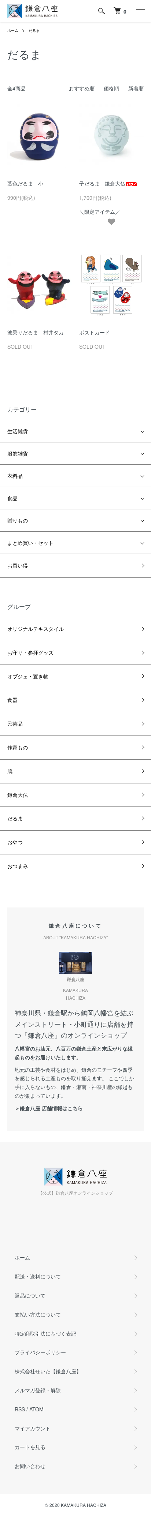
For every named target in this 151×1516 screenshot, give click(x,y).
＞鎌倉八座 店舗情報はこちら (49, 1108)
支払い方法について (38, 1314)
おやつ (15, 842)
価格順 (111, 88)
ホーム (12, 30)
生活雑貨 (17, 431)
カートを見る (30, 1447)
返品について (30, 1295)
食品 (12, 498)
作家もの (17, 747)
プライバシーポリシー (40, 1352)
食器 (12, 699)
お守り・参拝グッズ (30, 652)
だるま (34, 30)
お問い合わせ (30, 1466)
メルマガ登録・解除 (38, 1390)
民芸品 (15, 723)
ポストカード (94, 332)
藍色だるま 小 (25, 183)
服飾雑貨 (17, 453)
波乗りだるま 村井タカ (35, 332)
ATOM (36, 1409)
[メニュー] (140, 11)
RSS (20, 1409)
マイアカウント (33, 1428)
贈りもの (17, 520)
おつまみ (17, 865)
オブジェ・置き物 (27, 676)
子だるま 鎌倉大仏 (102, 183)
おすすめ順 (82, 88)
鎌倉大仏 (17, 794)
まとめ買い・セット (30, 542)
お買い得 (17, 565)
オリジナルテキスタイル (35, 628)
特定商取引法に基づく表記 (45, 1333)
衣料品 (15, 475)
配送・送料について (38, 1276)
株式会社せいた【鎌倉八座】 (48, 1371)
